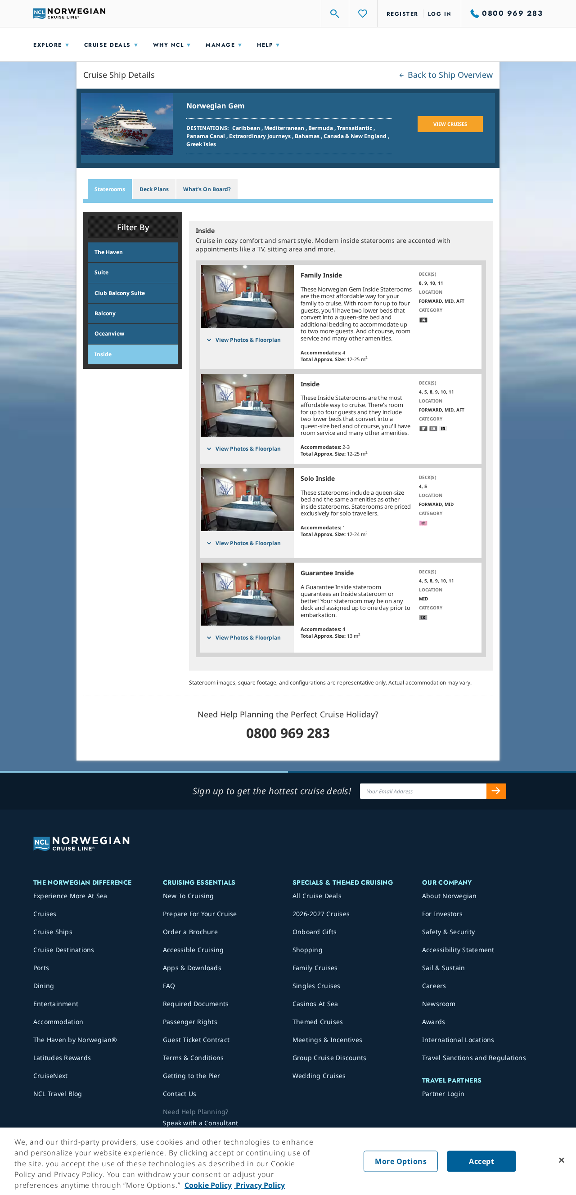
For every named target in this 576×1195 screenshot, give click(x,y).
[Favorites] (363, 13)
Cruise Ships (52, 931)
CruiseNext (50, 1075)
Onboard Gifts (314, 931)
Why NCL (168, 45)
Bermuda (321, 128)
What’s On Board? (207, 189)
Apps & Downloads (192, 967)
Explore (47, 45)
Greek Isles (201, 144)
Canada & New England (356, 136)
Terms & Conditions (193, 1057)
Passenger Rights (190, 1021)
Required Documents (196, 1003)
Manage (220, 45)
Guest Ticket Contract (196, 1039)
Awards (434, 1021)
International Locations (458, 1039)
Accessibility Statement (458, 949)
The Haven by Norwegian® (75, 1039)
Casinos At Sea (315, 1003)
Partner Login (443, 1093)
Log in (440, 14)
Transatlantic (355, 128)
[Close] (562, 1160)
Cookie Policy (208, 1185)
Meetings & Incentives (327, 1039)
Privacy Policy (259, 1185)
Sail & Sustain (443, 967)
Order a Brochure (190, 931)
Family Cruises (315, 967)
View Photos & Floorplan (248, 340)
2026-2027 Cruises (321, 913)
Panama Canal (206, 136)
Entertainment (55, 1003)
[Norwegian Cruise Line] (69, 13)
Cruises (45, 913)
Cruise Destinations (63, 949)
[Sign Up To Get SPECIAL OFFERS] (496, 791)
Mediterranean (285, 128)
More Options (401, 1161)
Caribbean (246, 128)
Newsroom (438, 1003)
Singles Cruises (316, 985)
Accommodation (58, 1021)
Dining (43, 985)
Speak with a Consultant (200, 1123)
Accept (481, 1161)
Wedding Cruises (319, 1075)
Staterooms (109, 189)
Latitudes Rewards (62, 1057)
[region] (288, 1161)
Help (265, 45)
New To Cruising (188, 895)
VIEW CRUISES (450, 124)
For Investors (442, 913)
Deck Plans (154, 189)
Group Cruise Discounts (329, 1057)
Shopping (307, 949)
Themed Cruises (317, 1021)
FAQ (169, 985)
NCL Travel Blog (57, 1093)
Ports (41, 967)
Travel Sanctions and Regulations (474, 1057)
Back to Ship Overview (449, 75)
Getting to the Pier (191, 1075)
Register (402, 14)
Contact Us (180, 1093)
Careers (434, 985)
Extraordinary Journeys (260, 136)
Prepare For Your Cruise (200, 913)
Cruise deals (107, 45)
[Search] (335, 13)
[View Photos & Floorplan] (247, 296)
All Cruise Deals (317, 895)
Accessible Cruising (193, 949)
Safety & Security (448, 931)
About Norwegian (449, 895)
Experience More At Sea (70, 895)
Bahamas (308, 136)
